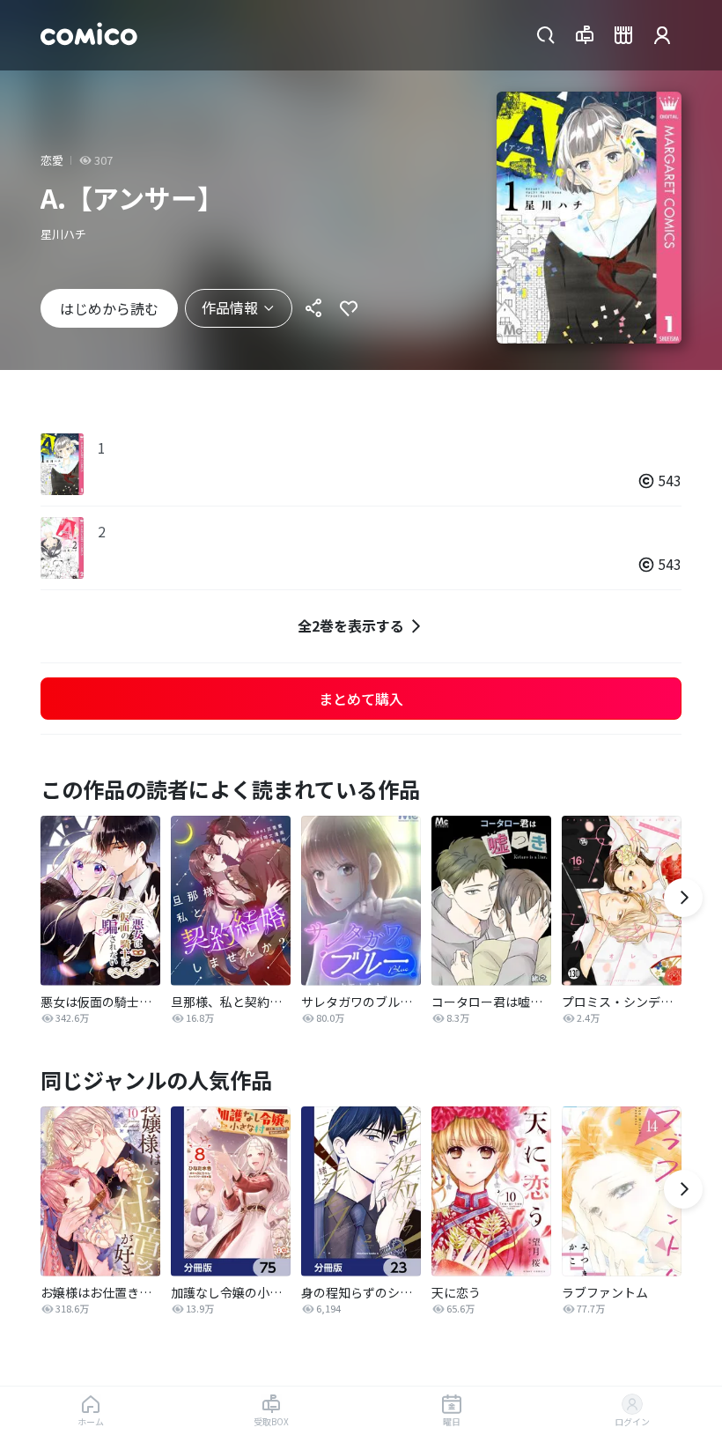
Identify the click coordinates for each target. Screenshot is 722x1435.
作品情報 (230, 307)
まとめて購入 (361, 698)
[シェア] (313, 308)
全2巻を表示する (351, 625)
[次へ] (683, 897)
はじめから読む (109, 308)
